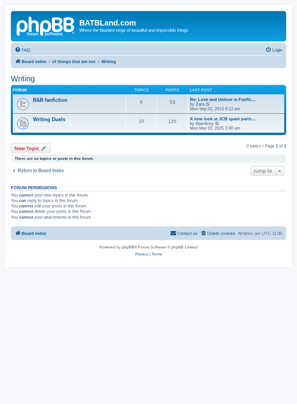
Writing (23, 78)
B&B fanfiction (50, 100)
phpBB (128, 247)
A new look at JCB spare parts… (223, 118)
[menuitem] (22, 50)
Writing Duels (49, 119)
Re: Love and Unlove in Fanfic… (223, 99)
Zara (200, 104)
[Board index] (46, 25)
